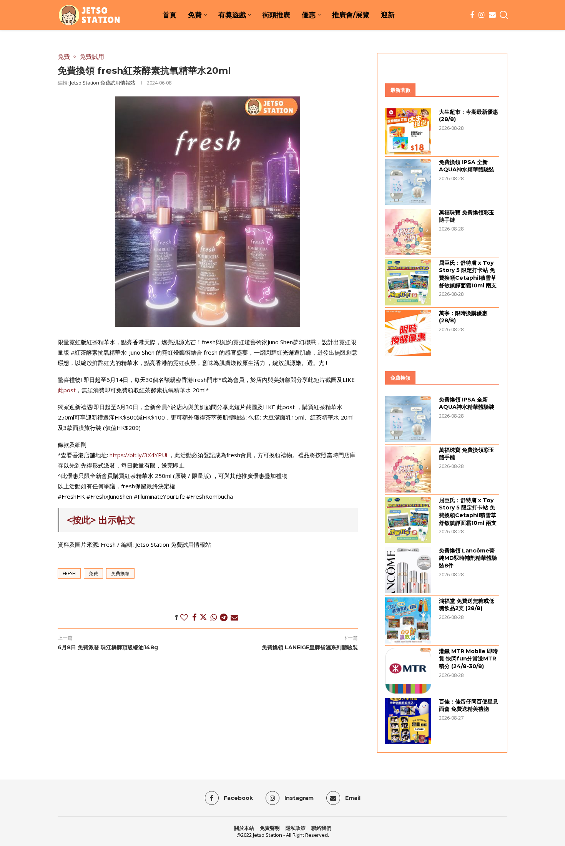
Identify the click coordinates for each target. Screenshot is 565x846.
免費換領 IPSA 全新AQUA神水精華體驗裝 (466, 166)
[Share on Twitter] (203, 617)
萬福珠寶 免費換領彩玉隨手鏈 (466, 216)
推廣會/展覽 (350, 15)
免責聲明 (270, 827)
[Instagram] (481, 15)
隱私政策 (296, 827)
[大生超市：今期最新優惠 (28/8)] (408, 131)
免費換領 (120, 573)
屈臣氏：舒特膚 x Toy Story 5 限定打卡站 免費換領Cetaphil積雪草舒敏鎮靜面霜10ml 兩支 (468, 274)
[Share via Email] (234, 617)
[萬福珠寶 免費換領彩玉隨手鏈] (408, 232)
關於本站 (244, 827)
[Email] (492, 15)
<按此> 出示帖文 (101, 519)
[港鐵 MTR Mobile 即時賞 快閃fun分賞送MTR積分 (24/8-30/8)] (408, 671)
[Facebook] (472, 15)
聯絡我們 (321, 827)
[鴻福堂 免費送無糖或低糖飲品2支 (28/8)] (408, 620)
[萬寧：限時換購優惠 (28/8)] (408, 333)
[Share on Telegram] (224, 617)
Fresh (69, 573)
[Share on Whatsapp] (213, 617)
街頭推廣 (276, 15)
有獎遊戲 (232, 15)
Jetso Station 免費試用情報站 (102, 82)
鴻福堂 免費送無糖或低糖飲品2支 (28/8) (466, 604)
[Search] (503, 15)
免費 (195, 15)
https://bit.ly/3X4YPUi (138, 455)
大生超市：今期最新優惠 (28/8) (468, 115)
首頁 (169, 15)
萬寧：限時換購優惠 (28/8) (463, 317)
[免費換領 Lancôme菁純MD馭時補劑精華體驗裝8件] (408, 570)
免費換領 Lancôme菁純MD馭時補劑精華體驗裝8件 (468, 558)
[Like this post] (184, 617)
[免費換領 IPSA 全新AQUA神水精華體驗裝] (408, 182)
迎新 (388, 15)
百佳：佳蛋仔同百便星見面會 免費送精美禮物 (468, 705)
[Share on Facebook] (194, 617)
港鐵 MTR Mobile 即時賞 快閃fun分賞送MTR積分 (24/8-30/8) (468, 659)
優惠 (309, 15)
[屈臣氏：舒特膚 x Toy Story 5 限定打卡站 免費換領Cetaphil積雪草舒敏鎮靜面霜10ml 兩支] (408, 282)
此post (67, 390)
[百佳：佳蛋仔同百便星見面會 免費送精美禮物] (408, 721)
